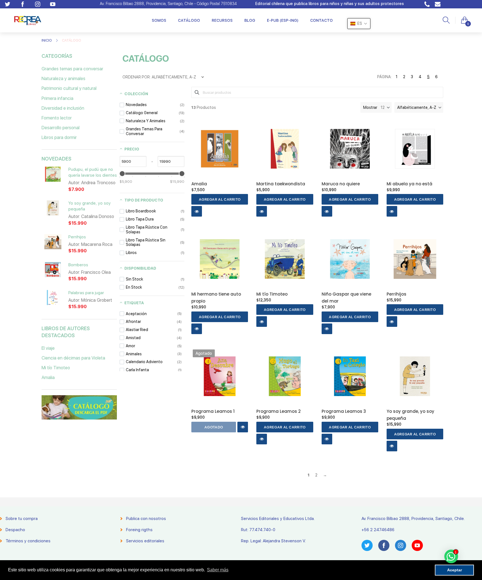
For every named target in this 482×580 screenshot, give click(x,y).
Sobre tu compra (22, 518)
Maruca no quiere (341, 184)
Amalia (48, 377)
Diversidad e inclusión (63, 108)
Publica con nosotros (146, 518)
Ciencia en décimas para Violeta (73, 358)
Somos (159, 20)
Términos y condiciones (28, 540)
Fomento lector (57, 118)
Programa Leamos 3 (344, 411)
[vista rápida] (53, 178)
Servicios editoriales (145, 540)
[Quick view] (196, 211)
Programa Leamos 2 (278, 411)
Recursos (222, 20)
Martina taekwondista (280, 184)
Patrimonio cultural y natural (69, 88)
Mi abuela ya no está (409, 184)
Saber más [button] (217, 569)
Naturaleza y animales (63, 78)
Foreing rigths (139, 529)
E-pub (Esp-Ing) (282, 20)
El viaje (48, 348)
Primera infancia (57, 98)
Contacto (321, 20)
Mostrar (370, 107)
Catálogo (189, 20)
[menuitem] (159, 20)
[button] (418, 107)
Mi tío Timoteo (56, 367)
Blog (249, 20)
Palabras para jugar (86, 292)
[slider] (122, 174)
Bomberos (78, 264)
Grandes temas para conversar (72, 68)
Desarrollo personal (60, 127)
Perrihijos (77, 236)
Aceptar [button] (454, 570)
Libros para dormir (59, 137)
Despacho (15, 529)
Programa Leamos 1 (213, 411)
